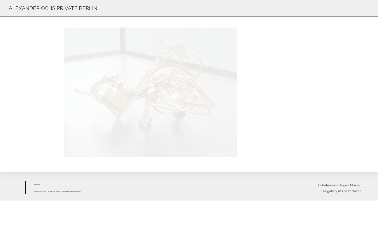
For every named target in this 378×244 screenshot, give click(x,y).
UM (39, 184)
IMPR (35, 184)
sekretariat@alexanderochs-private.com (71, 191)
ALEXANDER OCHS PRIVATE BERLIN (53, 8)
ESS (37, 184)
